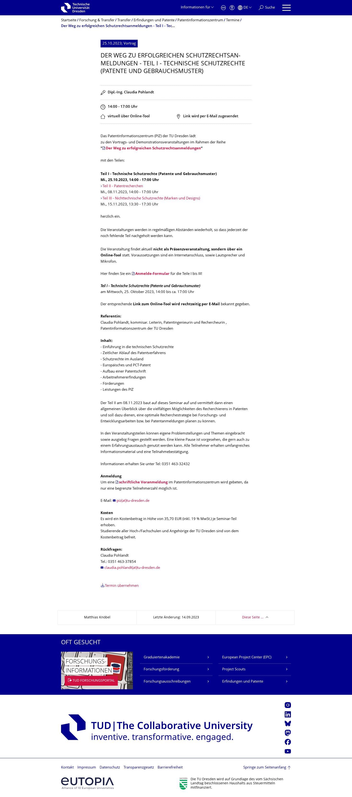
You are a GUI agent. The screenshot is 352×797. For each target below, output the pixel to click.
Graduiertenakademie (162, 657)
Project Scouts (233, 669)
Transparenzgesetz (139, 767)
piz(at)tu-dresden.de (133, 501)
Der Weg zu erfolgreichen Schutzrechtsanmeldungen (153, 148)
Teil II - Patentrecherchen (122, 186)
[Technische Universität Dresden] (75, 7)
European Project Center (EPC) (246, 657)
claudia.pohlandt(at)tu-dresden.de (132, 568)
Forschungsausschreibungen (167, 682)
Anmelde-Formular (152, 274)
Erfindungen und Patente (242, 682)
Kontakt (67, 767)
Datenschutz (110, 767)
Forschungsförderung (161, 669)
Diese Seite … (252, 617)
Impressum (86, 767)
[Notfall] (223, 8)
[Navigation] (286, 8)
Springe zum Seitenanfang (264, 767)
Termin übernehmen (122, 586)
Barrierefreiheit (170, 767)
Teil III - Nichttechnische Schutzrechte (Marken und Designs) (151, 198)
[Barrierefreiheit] (232, 8)
